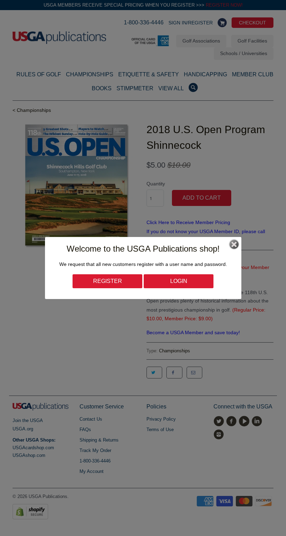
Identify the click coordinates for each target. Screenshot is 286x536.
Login (178, 281)
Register (107, 281)
